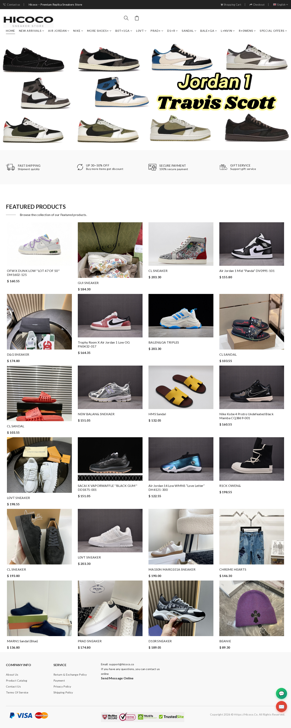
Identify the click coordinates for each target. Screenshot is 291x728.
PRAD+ (155, 30)
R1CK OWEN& (230, 485)
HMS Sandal (157, 414)
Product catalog (16, 680)
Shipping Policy (63, 692)
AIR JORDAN (57, 30)
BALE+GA (207, 30)
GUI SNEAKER (88, 283)
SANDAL (188, 30)
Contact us (13, 4)
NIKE (77, 30)
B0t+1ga (122, 30)
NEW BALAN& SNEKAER (96, 414)
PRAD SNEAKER (90, 641)
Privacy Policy (62, 686)
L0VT (140, 30)
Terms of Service (17, 692)
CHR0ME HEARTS (232, 569)
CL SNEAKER (157, 271)
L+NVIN (226, 30)
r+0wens (246, 30)
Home (10, 30)
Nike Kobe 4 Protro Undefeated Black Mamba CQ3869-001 (246, 416)
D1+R (171, 30)
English (281, 4)
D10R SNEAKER (160, 641)
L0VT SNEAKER (18, 498)
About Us (12, 674)
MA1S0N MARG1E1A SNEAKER (171, 569)
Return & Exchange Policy (70, 674)
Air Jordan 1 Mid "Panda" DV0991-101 (247, 271)
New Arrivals (30, 30)
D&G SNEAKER (18, 354)
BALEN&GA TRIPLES (163, 342)
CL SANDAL (228, 354)
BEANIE (225, 641)
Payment (59, 680)
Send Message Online (117, 678)
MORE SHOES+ (98, 30)
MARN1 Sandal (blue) (22, 641)
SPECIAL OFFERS (272, 30)
